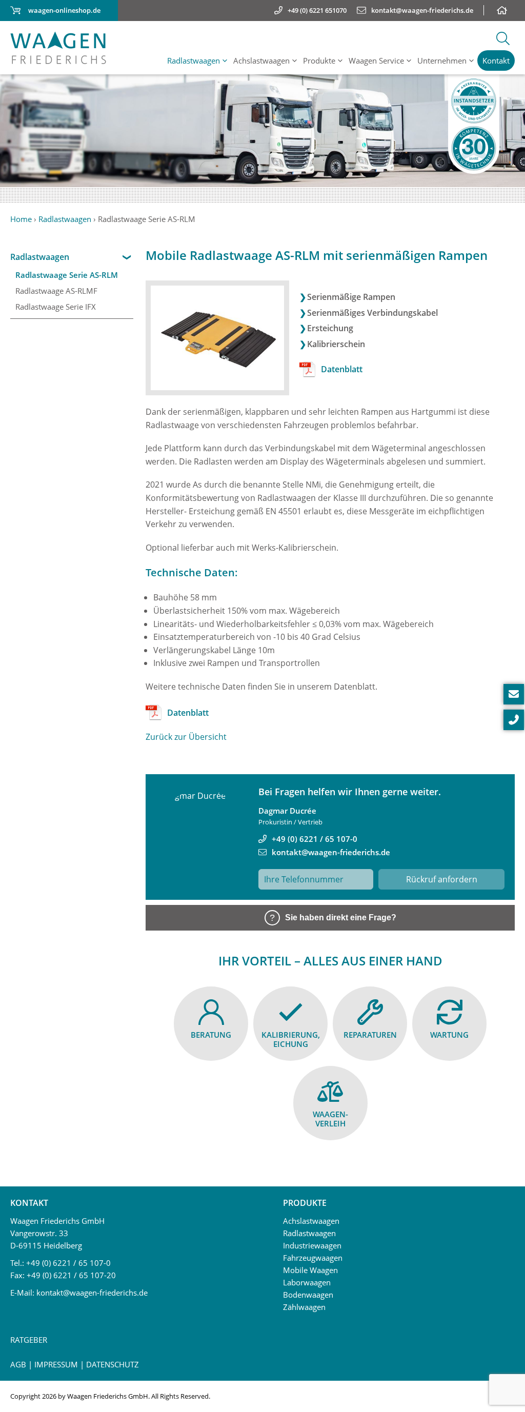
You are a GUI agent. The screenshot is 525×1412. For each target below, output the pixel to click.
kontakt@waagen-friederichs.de (331, 852)
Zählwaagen (304, 1307)
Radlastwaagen (193, 60)
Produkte (319, 60)
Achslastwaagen (261, 60)
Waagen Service (376, 60)
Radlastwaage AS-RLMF (56, 291)
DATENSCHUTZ (112, 1364)
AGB (18, 1364)
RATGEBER (28, 1340)
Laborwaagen (307, 1282)
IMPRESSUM (56, 1364)
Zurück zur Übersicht (186, 736)
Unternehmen (442, 60)
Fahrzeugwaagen (312, 1258)
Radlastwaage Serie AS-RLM (66, 275)
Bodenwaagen (308, 1294)
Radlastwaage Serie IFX (55, 306)
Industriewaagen (312, 1245)
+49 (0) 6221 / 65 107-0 (314, 839)
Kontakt (496, 60)
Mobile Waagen (310, 1270)
